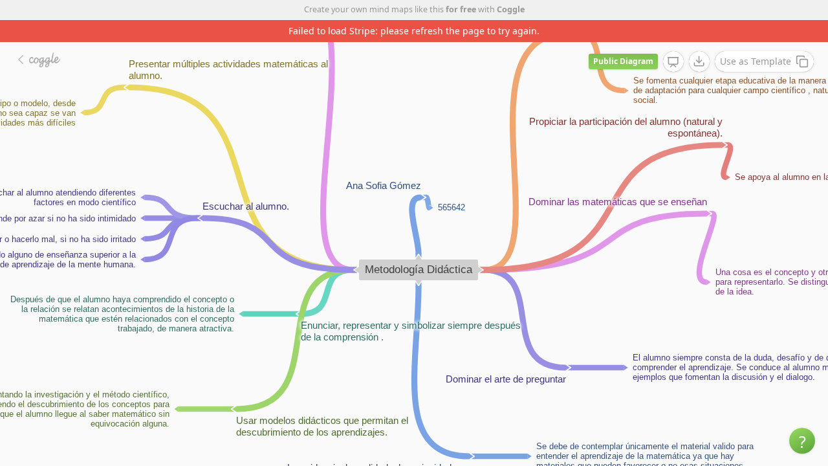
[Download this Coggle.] (699, 61)
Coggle (511, 9)
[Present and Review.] (673, 62)
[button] (802, 441)
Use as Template (755, 61)
